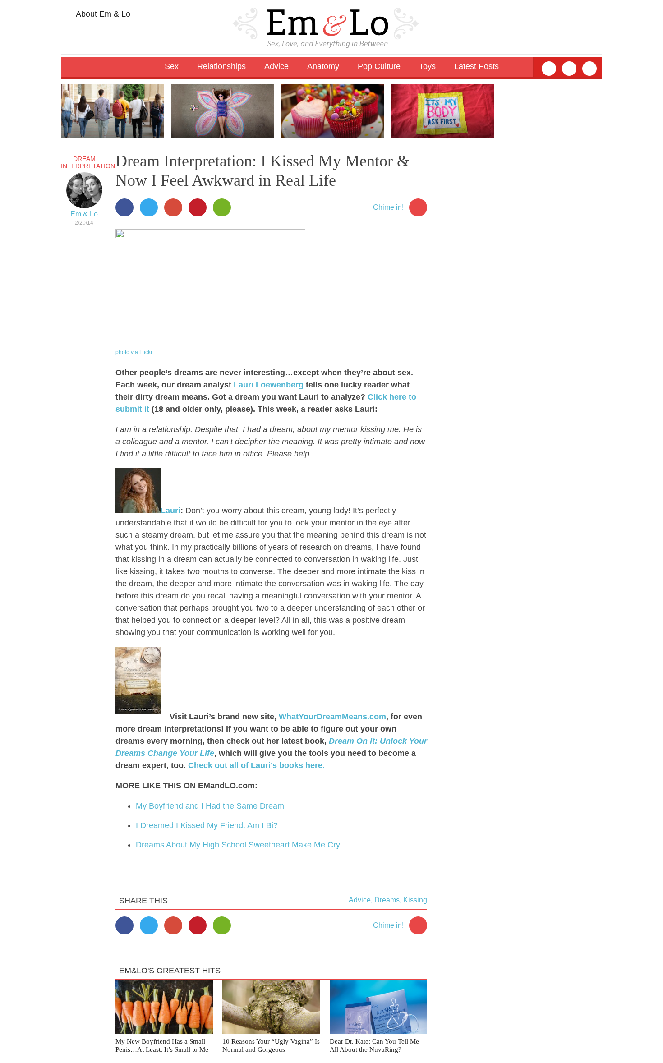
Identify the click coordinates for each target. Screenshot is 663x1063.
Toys (427, 66)
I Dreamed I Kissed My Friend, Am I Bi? (207, 825)
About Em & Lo (102, 13)
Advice (360, 900)
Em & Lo (84, 214)
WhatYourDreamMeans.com (332, 716)
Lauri (170, 510)
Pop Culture (379, 66)
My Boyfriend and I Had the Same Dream (210, 805)
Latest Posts (476, 66)
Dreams (387, 900)
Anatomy (323, 66)
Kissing (415, 900)
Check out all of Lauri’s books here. (256, 765)
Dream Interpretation (88, 162)
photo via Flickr (133, 352)
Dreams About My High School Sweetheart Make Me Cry (238, 844)
